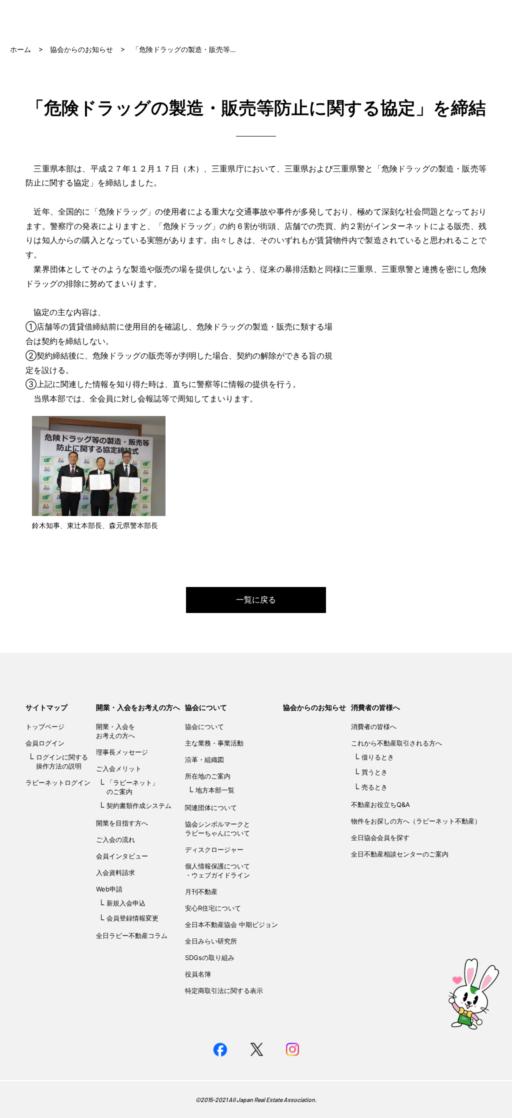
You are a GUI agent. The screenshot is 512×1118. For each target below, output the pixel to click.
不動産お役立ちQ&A (380, 804)
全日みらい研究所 (211, 941)
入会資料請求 (115, 872)
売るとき (375, 787)
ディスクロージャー (214, 850)
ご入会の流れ (115, 840)
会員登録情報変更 (132, 918)
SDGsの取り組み (209, 958)
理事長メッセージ (122, 752)
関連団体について (211, 808)
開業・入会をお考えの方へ (138, 707)
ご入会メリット (119, 768)
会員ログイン (45, 743)
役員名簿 (198, 974)
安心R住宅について (213, 908)
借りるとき (378, 757)
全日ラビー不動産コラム (132, 936)
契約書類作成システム (139, 806)
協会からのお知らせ (81, 49)
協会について (206, 707)
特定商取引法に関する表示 (224, 990)
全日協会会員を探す (380, 838)
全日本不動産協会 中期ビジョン (231, 924)
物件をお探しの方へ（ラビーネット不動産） (416, 821)
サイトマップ (47, 707)
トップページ (45, 726)
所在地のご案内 (207, 776)
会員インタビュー (122, 856)
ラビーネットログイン (58, 782)
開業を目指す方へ (122, 823)
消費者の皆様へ (375, 707)
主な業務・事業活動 (214, 743)
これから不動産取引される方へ (396, 743)
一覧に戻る (256, 599)
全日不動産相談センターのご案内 (399, 854)
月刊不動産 (201, 892)
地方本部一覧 (215, 790)
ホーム (20, 49)
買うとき (375, 772)
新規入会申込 (126, 903)
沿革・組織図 (204, 760)
